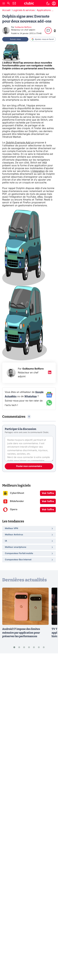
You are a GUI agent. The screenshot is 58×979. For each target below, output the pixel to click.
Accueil (6, 10)
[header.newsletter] (14, 3)
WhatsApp (30, 396)
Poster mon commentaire (29, 466)
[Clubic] (29, 3)
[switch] (48, 3)
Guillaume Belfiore (23, 27)
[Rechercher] (8, 3)
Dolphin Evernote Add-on (20, 142)
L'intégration (38, 171)
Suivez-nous (15, 39)
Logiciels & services (23, 10)
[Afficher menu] (3, 3)
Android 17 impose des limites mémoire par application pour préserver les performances (21, 632)
